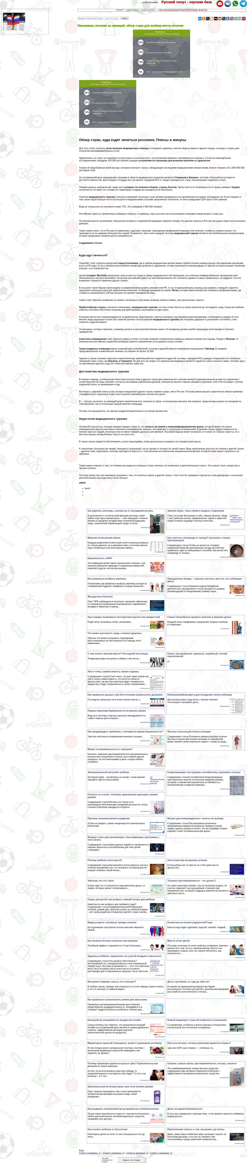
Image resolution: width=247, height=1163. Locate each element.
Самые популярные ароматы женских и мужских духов (199, 617)
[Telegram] (240, 18)
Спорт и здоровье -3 (137, 1153)
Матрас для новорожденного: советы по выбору (195, 818)
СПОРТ (120, 10)
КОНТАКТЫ (148, 10)
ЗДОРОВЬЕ (132, 10)
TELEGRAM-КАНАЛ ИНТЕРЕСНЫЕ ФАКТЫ (183, 10)
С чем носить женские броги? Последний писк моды (118, 653)
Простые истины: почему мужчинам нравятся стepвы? (199, 1043)
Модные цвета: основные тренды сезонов (112, 922)
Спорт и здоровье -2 (113, 1153)
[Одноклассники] (204, 18)
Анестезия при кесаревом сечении (187, 860)
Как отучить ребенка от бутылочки (107, 1129)
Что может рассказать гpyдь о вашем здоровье (115, 633)
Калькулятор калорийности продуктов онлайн (114, 1020)
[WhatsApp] (236, 18)
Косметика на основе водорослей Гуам (189, 922)
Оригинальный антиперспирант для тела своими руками (120, 1086)
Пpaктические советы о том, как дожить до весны (195, 1129)
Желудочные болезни (100, 596)
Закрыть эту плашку (131, 1160)
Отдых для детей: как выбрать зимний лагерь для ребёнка (121, 899)
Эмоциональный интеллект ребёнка (108, 772)
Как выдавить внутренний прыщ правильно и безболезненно (123, 1109)
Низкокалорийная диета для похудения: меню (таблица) (199, 695)
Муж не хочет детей (178, 941)
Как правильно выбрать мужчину (107, 578)
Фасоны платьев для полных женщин (189, 731)
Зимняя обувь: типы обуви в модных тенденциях (195, 511)
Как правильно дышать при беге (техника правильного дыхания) (125, 695)
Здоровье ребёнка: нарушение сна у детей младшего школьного (125, 956)
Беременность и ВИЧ (100, 558)
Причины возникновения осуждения (109, 818)
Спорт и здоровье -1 (89, 1153)
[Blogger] (212, 18)
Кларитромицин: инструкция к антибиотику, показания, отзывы (203, 772)
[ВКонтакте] (200, 18)
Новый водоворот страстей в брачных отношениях (197, 1020)
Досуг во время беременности (184, 1109)
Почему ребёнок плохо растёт (105, 860)
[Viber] (232, 18)
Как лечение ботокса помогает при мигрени (113, 941)
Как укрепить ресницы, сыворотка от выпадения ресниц (120, 511)
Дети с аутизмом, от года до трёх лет (188, 981)
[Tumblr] (228, 18)
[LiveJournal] (224, 18)
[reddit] (220, 18)
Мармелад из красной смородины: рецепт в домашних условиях (125, 1043)
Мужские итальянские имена (104, 538)
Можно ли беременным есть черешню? (110, 749)
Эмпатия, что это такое (101, 880)
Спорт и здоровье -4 (161, 1153)
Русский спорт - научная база (188, 2)
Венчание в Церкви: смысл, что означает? (112, 981)
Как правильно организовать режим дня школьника (117, 999)
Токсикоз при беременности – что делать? (191, 880)
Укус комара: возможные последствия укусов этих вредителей (124, 617)
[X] (208, 18)
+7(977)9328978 (150, 2)
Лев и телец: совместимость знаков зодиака (113, 671)
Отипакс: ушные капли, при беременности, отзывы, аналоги (202, 1063)
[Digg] (216, 18)
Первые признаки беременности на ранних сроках (117, 711)
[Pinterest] (244, 18)
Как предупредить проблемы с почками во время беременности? (125, 731)
